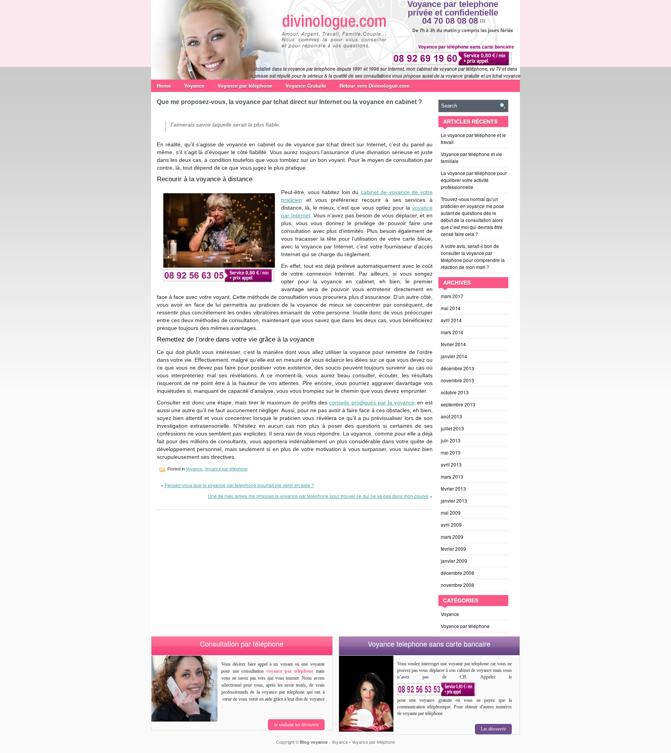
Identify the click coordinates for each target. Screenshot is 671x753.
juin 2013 (451, 440)
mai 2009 (451, 512)
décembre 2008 (457, 572)
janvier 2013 (454, 500)
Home (164, 85)
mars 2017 (452, 296)
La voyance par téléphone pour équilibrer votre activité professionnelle (474, 180)
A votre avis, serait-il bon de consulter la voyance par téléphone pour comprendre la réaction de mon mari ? (473, 256)
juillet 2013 (452, 428)
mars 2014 (452, 332)
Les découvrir (493, 729)
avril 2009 (451, 524)
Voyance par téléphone (244, 85)
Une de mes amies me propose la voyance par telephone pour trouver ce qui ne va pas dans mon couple (318, 496)
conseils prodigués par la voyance (372, 402)
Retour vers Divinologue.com (374, 85)
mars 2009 (452, 536)
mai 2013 (451, 452)
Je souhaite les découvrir (296, 724)
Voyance (194, 85)
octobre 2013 (455, 392)
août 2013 (451, 416)
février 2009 (453, 548)
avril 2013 (451, 464)
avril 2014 (451, 320)
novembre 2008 (457, 584)
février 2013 (453, 488)
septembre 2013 (458, 404)
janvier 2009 (454, 560)
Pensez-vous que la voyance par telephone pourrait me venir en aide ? (239, 485)
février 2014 (453, 344)
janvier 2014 (454, 356)
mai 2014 (451, 308)
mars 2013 (452, 476)
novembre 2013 (457, 380)
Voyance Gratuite (305, 85)
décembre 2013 (457, 368)
